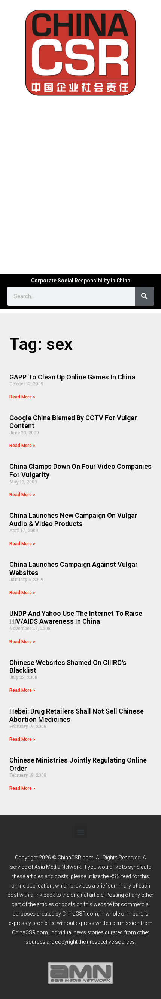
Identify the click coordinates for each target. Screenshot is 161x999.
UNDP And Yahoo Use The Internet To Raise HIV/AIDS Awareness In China (75, 618)
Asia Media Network (57, 867)
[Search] (144, 296)
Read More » (22, 397)
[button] (81, 832)
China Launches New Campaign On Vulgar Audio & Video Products (73, 519)
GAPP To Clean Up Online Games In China (72, 377)
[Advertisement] (80, 184)
